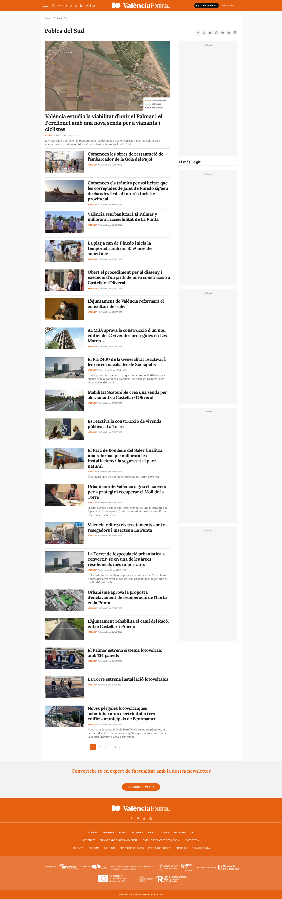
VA (87, 5)
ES (94, 5)
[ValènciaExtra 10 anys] (141, 5)
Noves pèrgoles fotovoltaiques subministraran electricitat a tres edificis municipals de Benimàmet (122, 713)
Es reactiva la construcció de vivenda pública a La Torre (124, 423)
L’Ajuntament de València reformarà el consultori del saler (126, 303)
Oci (192, 832)
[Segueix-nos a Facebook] (66, 5)
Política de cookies (159, 848)
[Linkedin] (210, 32)
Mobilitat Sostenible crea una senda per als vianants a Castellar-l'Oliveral (127, 394)
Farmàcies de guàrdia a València (118, 840)
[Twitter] (204, 32)
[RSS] (81, 5)
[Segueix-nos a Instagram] (76, 5)
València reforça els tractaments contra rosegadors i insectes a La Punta (127, 527)
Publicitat (182, 848)
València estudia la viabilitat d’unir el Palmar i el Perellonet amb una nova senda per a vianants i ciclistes (103, 123)
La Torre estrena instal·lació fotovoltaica (128, 679)
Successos (180, 832)
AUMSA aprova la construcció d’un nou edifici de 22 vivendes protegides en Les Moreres (127, 335)
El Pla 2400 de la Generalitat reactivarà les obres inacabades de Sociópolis (127, 361)
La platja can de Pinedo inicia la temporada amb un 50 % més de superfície (119, 248)
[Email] (228, 32)
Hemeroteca (191, 840)
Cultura (165, 832)
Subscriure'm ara (141, 786)
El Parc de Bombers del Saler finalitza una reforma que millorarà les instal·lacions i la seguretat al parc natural (125, 458)
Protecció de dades (132, 848)
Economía (137, 832)
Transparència (201, 848)
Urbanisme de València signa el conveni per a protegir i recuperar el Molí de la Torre (127, 492)
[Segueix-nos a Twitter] (71, 5)
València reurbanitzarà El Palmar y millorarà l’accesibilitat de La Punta (123, 216)
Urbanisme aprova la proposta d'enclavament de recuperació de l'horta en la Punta (127, 597)
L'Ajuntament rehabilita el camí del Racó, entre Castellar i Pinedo (128, 623)
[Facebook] (197, 32)
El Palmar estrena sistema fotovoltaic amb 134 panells (125, 652)
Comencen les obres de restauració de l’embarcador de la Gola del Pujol (125, 156)
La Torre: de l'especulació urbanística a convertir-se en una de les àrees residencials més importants (126, 559)
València (92, 832)
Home (48, 18)
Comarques (108, 832)
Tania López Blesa (106, 370)
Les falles (89, 840)
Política (123, 832)
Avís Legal (109, 848)
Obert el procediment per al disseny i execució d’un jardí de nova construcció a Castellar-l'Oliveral (129, 277)
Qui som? (94, 848)
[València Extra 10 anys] (141, 812)
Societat (151, 832)
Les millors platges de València (160, 840)
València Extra (62, 135)
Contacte (78, 848)
